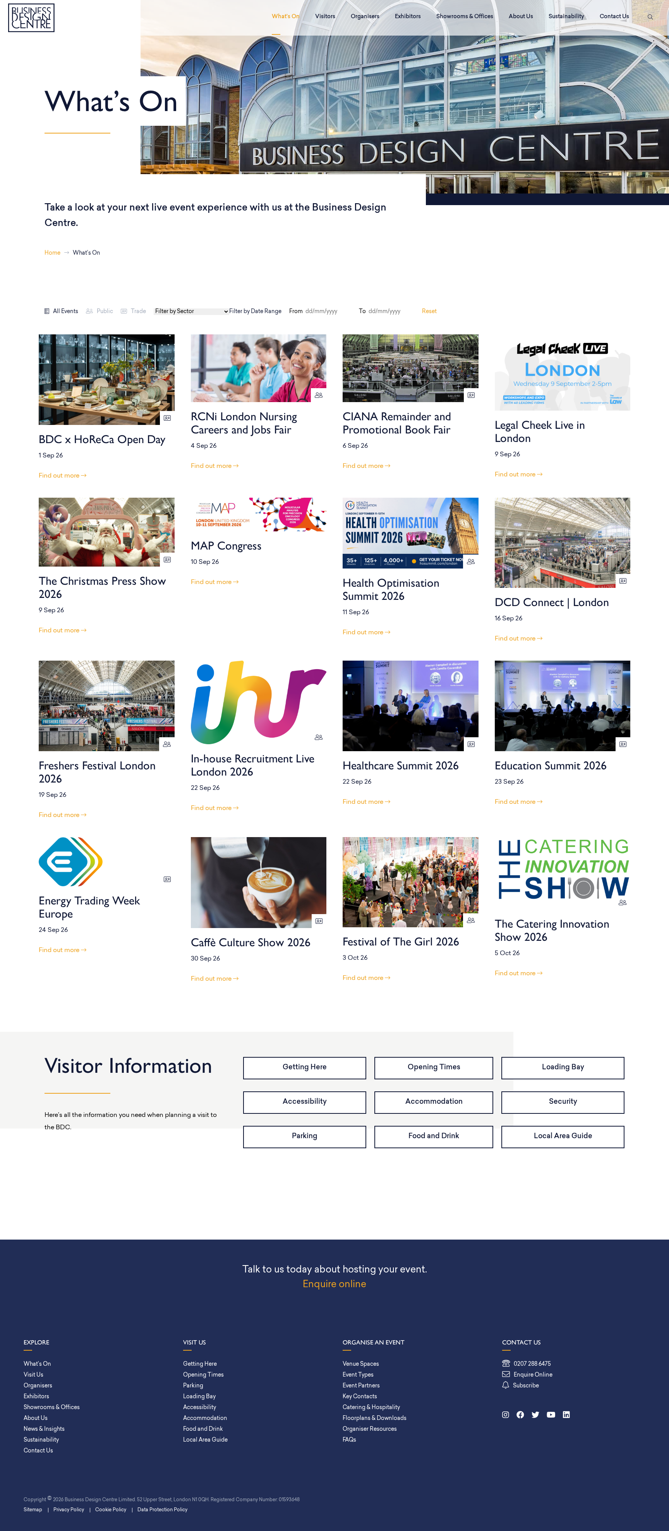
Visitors (325, 17)
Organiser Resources (370, 1429)
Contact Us (614, 17)
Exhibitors (408, 17)
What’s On (286, 17)
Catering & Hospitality (371, 1408)
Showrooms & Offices (464, 17)
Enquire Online (533, 1375)
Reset (429, 312)
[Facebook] (520, 1416)
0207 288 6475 (532, 1364)
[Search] (649, 18)
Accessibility (305, 1102)
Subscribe (526, 1386)
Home (52, 253)
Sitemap (33, 1510)
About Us (521, 17)
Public (105, 312)
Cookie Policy (110, 1510)
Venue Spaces (361, 1364)
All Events (65, 312)
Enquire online (334, 1285)
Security (563, 1102)
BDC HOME (31, 17)
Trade (138, 312)
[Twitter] (535, 1416)
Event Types (358, 1375)
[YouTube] (551, 1416)
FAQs (349, 1440)
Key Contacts (360, 1397)
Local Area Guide (563, 1136)
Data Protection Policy (162, 1510)
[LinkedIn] (566, 1416)
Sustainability (566, 17)
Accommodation (434, 1102)
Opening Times (434, 1067)
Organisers (365, 17)
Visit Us (33, 1375)
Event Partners (361, 1386)
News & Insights (44, 1429)
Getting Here (305, 1067)
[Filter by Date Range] (332, 312)
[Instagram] (505, 1416)
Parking (304, 1136)
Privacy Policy (68, 1510)
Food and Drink (433, 1136)
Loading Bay (563, 1067)
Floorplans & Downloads (375, 1418)
